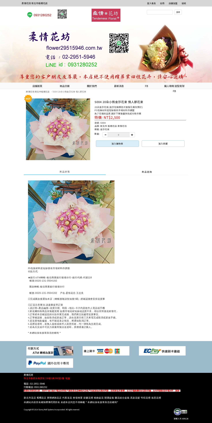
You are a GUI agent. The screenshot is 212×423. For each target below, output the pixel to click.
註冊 (162, 3)
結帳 (184, 3)
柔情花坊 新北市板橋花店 (35, 3)
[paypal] (49, 362)
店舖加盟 (173, 3)
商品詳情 (65, 171)
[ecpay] (162, 350)
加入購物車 (117, 143)
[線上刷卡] (106, 350)
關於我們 (92, 86)
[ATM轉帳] (49, 350)
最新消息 (119, 86)
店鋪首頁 (37, 86)
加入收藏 (163, 143)
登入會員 (151, 3)
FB (146, 86)
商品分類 (65, 86)
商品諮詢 (147, 171)
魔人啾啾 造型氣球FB (174, 86)
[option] (106, 53)
